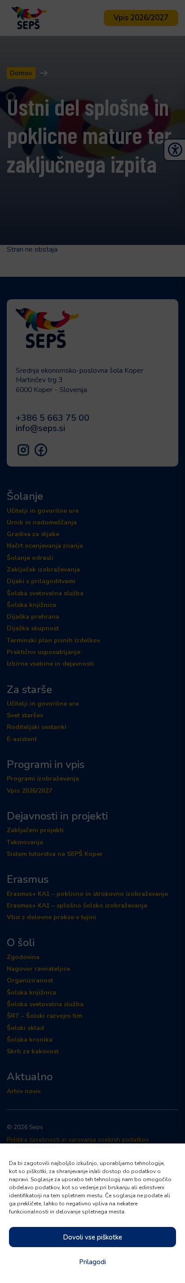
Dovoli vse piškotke (92, 1237)
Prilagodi (92, 1261)
